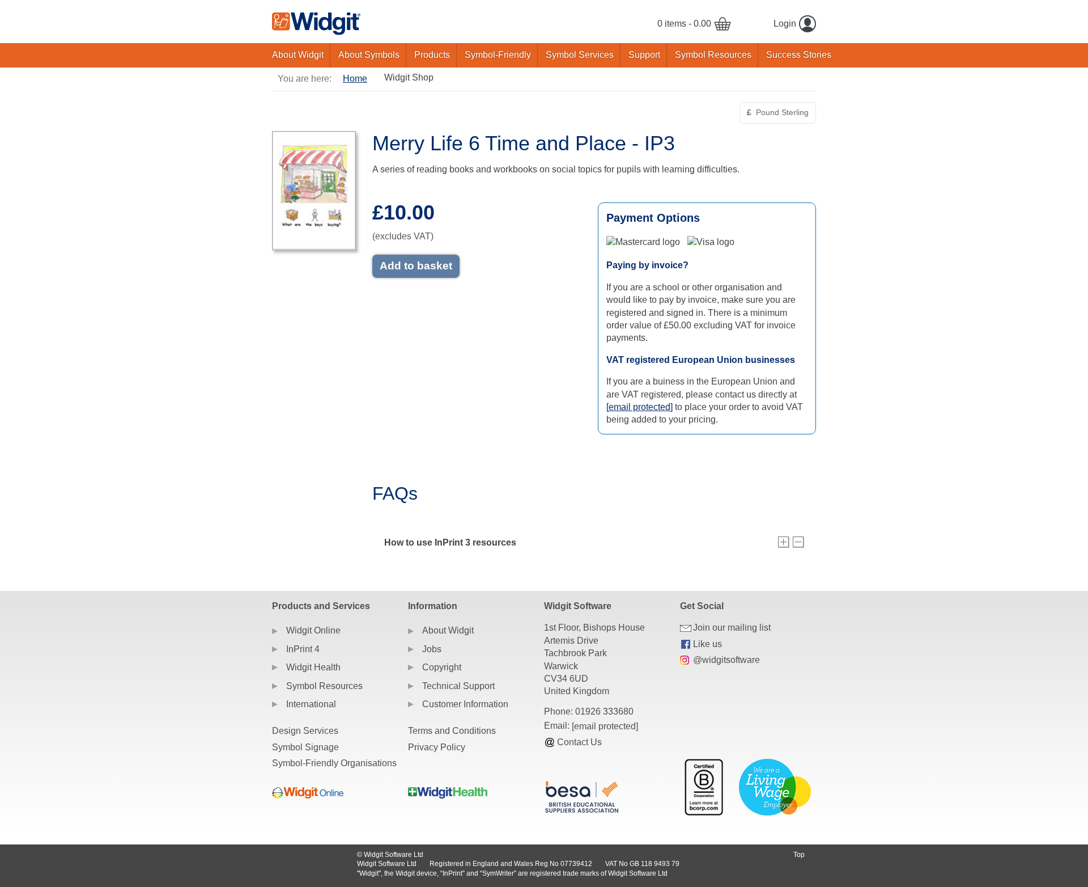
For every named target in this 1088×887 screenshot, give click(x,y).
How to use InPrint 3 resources (450, 542)
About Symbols (369, 55)
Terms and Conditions (452, 731)
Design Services (305, 731)
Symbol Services (580, 55)
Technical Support (458, 686)
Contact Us (579, 742)
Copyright (441, 667)
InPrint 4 (303, 649)
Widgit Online (313, 630)
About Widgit (298, 55)
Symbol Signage (305, 747)
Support (644, 55)
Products (432, 55)
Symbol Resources (713, 55)
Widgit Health (313, 667)
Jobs (431, 649)
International (311, 704)
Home (355, 78)
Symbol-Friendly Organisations (334, 763)
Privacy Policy (436, 747)
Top (799, 855)
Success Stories (798, 55)
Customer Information (465, 704)
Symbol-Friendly (498, 55)
